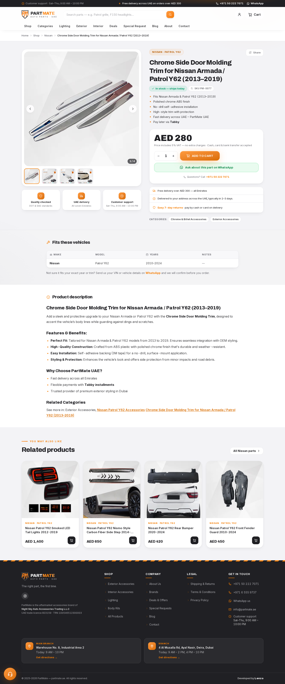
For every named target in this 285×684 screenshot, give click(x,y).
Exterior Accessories (226, 219)
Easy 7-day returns (170, 207)
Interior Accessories (120, 592)
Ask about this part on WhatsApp (209, 167)
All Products (115, 616)
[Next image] (133, 109)
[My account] (239, 14)
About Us (155, 583)
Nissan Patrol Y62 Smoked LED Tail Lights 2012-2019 (47, 530)
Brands (153, 592)
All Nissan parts (244, 450)
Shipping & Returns (203, 583)
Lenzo (259, 678)
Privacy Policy (200, 600)
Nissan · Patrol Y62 (166, 52)
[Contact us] (10, 674)
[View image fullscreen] (81, 108)
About (168, 26)
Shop (27, 26)
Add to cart (202, 155)
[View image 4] (85, 176)
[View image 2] (49, 176)
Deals (113, 26)
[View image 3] (67, 176)
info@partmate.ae (244, 609)
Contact (184, 26)
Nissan (48, 35)
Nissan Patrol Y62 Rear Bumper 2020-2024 (170, 530)
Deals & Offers (158, 600)
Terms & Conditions (203, 592)
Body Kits (114, 608)
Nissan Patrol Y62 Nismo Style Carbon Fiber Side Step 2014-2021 (109, 530)
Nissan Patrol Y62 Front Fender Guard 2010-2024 (232, 530)
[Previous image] (30, 109)
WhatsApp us (241, 600)
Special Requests (160, 608)
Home (25, 35)
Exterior (81, 26)
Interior (98, 26)
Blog (155, 26)
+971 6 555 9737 (244, 592)
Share (257, 52)
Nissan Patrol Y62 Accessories (121, 410)
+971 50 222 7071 (232, 3)
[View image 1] (32, 176)
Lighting (64, 26)
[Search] (170, 14)
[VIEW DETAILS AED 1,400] (50, 489)
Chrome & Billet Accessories (188, 219)
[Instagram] (25, 595)
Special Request (135, 26)
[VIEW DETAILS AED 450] (234, 489)
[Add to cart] (71, 540)
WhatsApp (257, 3)
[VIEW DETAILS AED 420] (173, 489)
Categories (45, 26)
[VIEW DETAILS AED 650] (111, 489)
